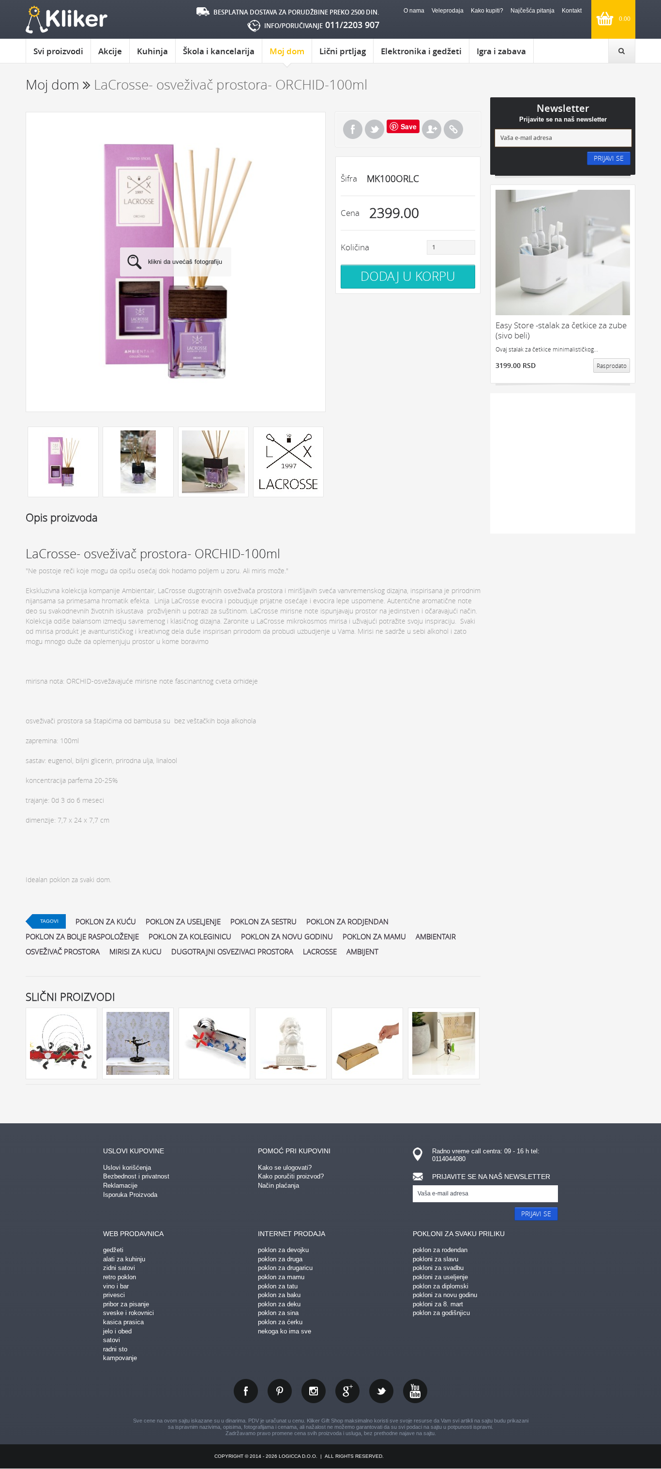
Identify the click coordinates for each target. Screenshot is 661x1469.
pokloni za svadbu (438, 1267)
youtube (415, 1391)
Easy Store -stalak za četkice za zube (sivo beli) (561, 330)
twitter (381, 1391)
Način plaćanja (278, 1185)
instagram (313, 1391)
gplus (347, 1391)
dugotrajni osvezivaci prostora (232, 951)
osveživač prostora (63, 951)
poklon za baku (279, 1295)
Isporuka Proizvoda (130, 1194)
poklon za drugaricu (285, 1267)
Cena (350, 212)
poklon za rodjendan (347, 921)
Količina (355, 247)
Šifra (349, 178)
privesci (114, 1295)
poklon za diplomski (440, 1286)
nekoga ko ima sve (284, 1331)
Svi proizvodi (58, 51)
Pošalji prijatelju (431, 129)
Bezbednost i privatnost (136, 1176)
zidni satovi (119, 1267)
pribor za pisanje (126, 1304)
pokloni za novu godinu (445, 1295)
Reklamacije (120, 1185)
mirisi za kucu (135, 951)
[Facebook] (352, 129)
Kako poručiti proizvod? (291, 1176)
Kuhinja (152, 51)
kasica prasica (123, 1322)
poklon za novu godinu (287, 936)
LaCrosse (320, 951)
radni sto (115, 1349)
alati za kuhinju (124, 1259)
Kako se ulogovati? (285, 1167)
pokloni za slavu (435, 1259)
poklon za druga (280, 1259)
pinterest (280, 1391)
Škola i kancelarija (219, 51)
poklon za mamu (374, 936)
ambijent (362, 951)
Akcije (110, 51)
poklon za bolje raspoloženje (82, 936)
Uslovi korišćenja (127, 1167)
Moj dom (287, 51)
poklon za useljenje (183, 921)
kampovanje (120, 1358)
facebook (246, 1391)
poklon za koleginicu (190, 936)
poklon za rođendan (440, 1250)
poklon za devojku (283, 1250)
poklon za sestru (263, 921)
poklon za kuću (105, 921)
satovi (111, 1340)
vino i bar (116, 1286)
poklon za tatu (278, 1286)
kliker (66, 19)
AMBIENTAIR (436, 936)
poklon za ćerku (280, 1322)
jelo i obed (117, 1331)
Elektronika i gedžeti (421, 51)
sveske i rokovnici (128, 1312)
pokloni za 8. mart (438, 1304)
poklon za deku (279, 1304)
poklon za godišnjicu (441, 1312)
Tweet (374, 129)
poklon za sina (278, 1312)
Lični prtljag (342, 51)
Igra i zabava (501, 51)
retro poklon (119, 1277)
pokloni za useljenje (440, 1277)
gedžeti (113, 1250)
